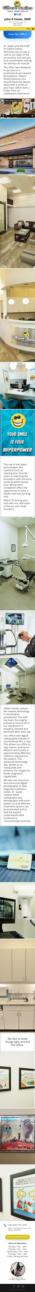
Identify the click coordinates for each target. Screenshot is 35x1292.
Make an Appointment (17, 1237)
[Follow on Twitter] (17, 14)
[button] (29, 29)
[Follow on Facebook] (15, 14)
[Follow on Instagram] (20, 14)
